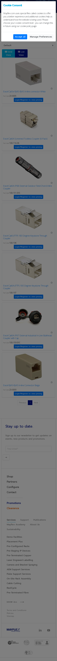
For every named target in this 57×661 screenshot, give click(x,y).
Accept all (20, 36)
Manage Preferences (41, 36)
